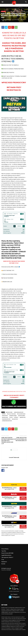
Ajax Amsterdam (9, 412)
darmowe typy (5, 417)
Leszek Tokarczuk (7, 19)
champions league (13, 415)
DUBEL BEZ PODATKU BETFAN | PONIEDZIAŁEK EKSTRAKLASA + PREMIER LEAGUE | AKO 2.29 (7, 440)
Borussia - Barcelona (11, 413)
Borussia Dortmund (21, 413)
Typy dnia (10, 5)
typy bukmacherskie (6, 419)
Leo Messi (16, 417)
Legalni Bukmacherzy (6, 555)
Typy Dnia (3, 551)
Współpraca (4, 561)
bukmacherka (5, 415)
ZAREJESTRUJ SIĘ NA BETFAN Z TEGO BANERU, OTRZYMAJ (12, 59)
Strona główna (4, 5)
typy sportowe (15, 419)
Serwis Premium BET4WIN (7, 553)
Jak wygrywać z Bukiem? (7, 557)
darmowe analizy (21, 415)
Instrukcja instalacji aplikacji (14, 591)
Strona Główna (4, 548)
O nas (2, 559)
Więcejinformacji (23, 489)
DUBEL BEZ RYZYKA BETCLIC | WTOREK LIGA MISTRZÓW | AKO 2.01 (20, 439)
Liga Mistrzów (22, 417)
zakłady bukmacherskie (7, 420)
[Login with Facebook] (2, 472)
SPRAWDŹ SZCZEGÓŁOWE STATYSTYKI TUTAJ (14, 391)
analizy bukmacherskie (18, 412)
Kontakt (3, 563)
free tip (10, 417)
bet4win (4, 413)
